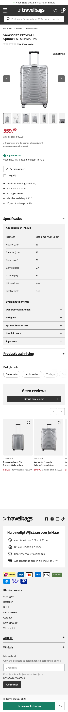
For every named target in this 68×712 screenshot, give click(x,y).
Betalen (7, 607)
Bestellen (8, 601)
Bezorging (8, 596)
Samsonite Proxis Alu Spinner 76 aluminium (43, 463)
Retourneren (10, 612)
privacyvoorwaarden (14, 677)
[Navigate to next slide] (61, 411)
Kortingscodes (10, 622)
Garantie (8, 617)
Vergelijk (12, 175)
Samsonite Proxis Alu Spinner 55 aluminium (13, 463)
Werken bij (9, 628)
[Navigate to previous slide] (53, 411)
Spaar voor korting (35, 2)
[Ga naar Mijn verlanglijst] (55, 11)
